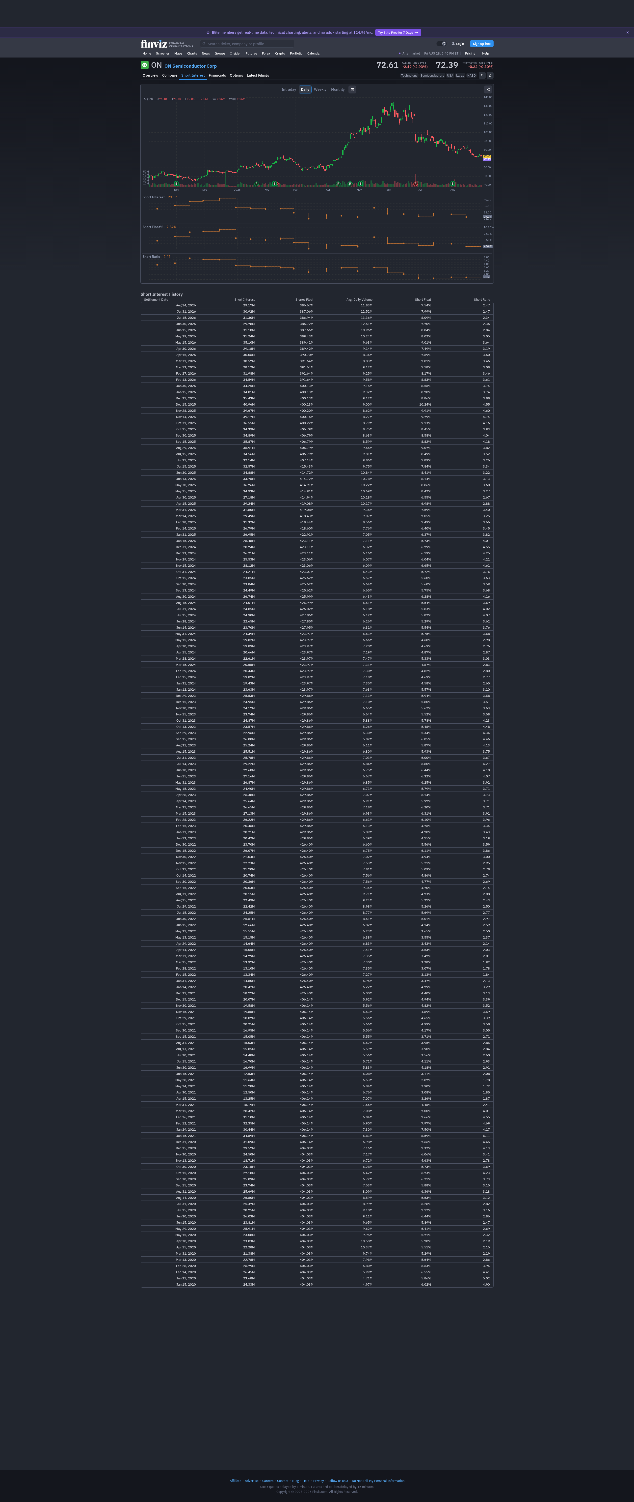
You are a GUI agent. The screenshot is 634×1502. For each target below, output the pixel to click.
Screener (162, 53)
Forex (266, 53)
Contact (283, 1481)
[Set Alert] (482, 75)
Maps (178, 53)
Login (460, 44)
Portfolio (296, 53)
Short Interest (193, 75)
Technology (409, 75)
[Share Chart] (488, 89)
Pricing (470, 53)
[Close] (627, 32)
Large (460, 75)
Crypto (280, 53)
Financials (217, 75)
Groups (220, 53)
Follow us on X (338, 1481)
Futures (251, 53)
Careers (267, 1481)
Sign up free (482, 44)
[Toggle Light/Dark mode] (441, 43)
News (206, 53)
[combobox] (247, 44)
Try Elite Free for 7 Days (395, 32)
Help (485, 53)
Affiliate (235, 1481)
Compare (169, 75)
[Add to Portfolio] (490, 75)
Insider (235, 53)
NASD (471, 75)
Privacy (318, 1481)
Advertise (252, 1481)
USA (450, 75)
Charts (192, 53)
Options (236, 75)
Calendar (314, 53)
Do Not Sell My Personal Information (378, 1481)
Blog (295, 1481)
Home (147, 53)
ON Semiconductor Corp (190, 66)
